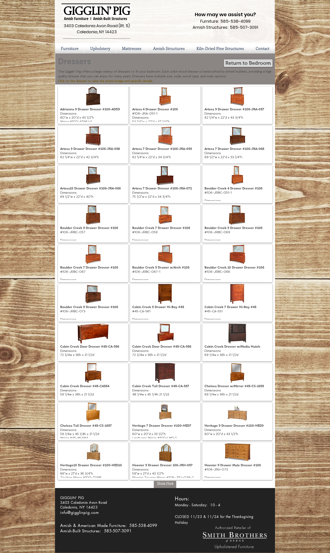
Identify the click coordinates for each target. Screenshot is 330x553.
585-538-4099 (143, 525)
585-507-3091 (118, 530)
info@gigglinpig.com (79, 512)
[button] (168, 48)
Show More (165, 483)
